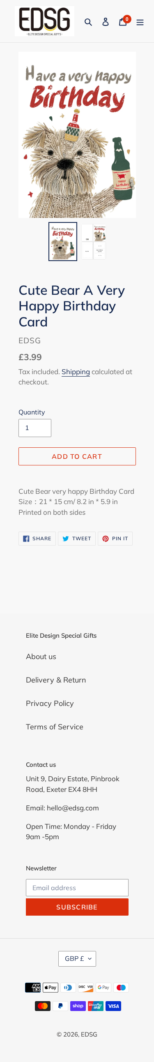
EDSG (89, 1034)
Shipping (76, 371)
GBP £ (74, 958)
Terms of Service (54, 726)
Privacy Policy (50, 703)
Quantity (31, 412)
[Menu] (140, 21)
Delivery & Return (56, 680)
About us (41, 656)
